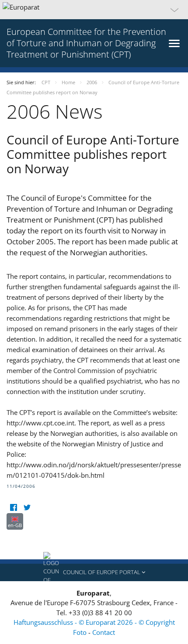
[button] (94, 9)
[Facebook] (13, 507)
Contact (103, 632)
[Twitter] (27, 507)
